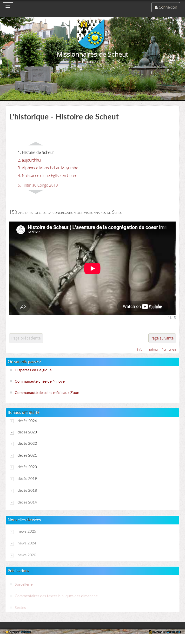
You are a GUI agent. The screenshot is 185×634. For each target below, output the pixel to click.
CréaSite (25, 632)
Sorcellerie (24, 584)
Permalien (169, 349)
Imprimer (152, 349)
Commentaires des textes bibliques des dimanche (56, 596)
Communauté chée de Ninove (40, 381)
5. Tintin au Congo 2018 (38, 185)
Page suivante (162, 338)
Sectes (20, 608)
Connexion (168, 7)
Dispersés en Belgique (33, 370)
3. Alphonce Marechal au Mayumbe (48, 167)
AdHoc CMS (174, 632)
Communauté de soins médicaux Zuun (47, 393)
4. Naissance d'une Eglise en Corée (47, 175)
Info (140, 349)
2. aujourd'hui (29, 160)
